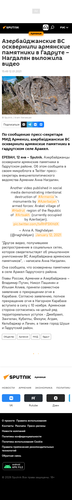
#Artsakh (23, 215)
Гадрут (46, 336)
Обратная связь (11, 455)
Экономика (43, 387)
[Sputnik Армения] (11, 29)
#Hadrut (18, 210)
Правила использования (31, 420)
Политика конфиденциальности (21, 436)
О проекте (8, 420)
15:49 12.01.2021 (12, 71)
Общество (9, 336)
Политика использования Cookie (22, 441)
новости (8, 387)
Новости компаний (13, 431)
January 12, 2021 (48, 235)
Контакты (8, 426)
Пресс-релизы (36, 426)
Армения (23, 336)
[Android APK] (14, 466)
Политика (63, 387)
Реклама (20, 426)
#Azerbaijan (47, 201)
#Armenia (46, 196)
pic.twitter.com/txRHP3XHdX (36, 224)
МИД (35, 336)
